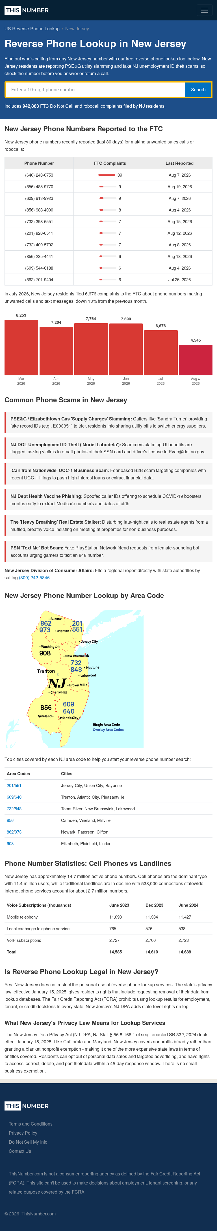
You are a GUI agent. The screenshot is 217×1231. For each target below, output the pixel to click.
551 (18, 785)
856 (10, 820)
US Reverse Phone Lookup (32, 28)
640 (18, 797)
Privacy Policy (23, 1133)
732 (10, 808)
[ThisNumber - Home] (27, 1108)
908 (10, 843)
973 (18, 832)
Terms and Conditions (31, 1123)
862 (10, 832)
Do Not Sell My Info (28, 1142)
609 (10, 797)
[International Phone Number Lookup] (27, 10)
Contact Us (20, 1151)
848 (18, 808)
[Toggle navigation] (204, 10)
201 (10, 785)
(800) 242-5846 (34, 577)
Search (198, 89)
